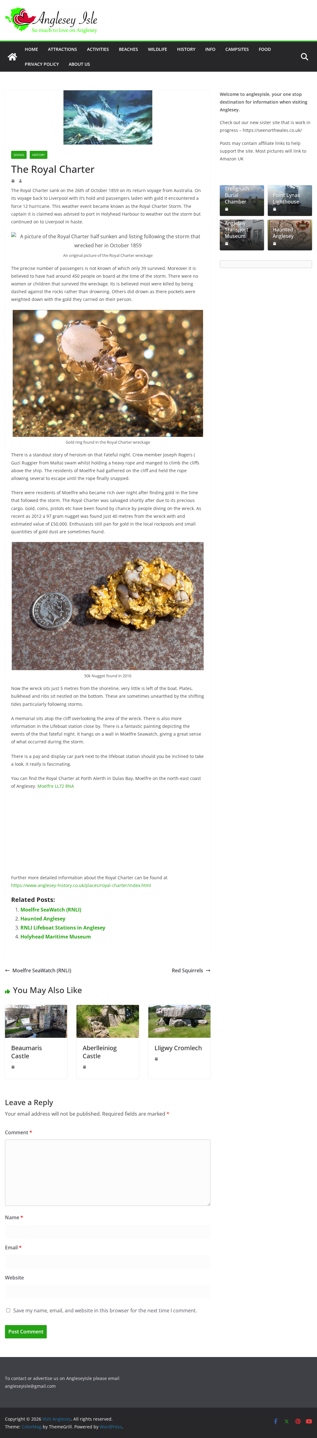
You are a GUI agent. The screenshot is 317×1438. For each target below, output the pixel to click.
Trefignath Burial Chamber (237, 195)
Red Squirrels (187, 970)
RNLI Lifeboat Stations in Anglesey (62, 927)
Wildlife (157, 49)
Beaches (128, 49)
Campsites (237, 49)
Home (31, 49)
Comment (18, 1132)
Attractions (62, 49)
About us (79, 64)
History (186, 49)
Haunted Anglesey (42, 918)
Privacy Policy (42, 64)
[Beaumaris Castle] (36, 1009)
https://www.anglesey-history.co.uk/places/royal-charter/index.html (81, 885)
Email (13, 1247)
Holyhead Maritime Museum (55, 936)
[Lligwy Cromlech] (179, 1009)
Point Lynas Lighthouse (286, 198)
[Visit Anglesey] (12, 56)
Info (210, 49)
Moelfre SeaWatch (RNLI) (50, 909)
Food (265, 49)
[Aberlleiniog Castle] (107, 1009)
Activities (98, 49)
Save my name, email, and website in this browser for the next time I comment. (105, 1310)
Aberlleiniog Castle (100, 1052)
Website (14, 1277)
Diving (19, 155)
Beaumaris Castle (26, 1052)
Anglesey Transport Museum (236, 229)
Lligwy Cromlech (178, 1048)
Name (14, 1217)
